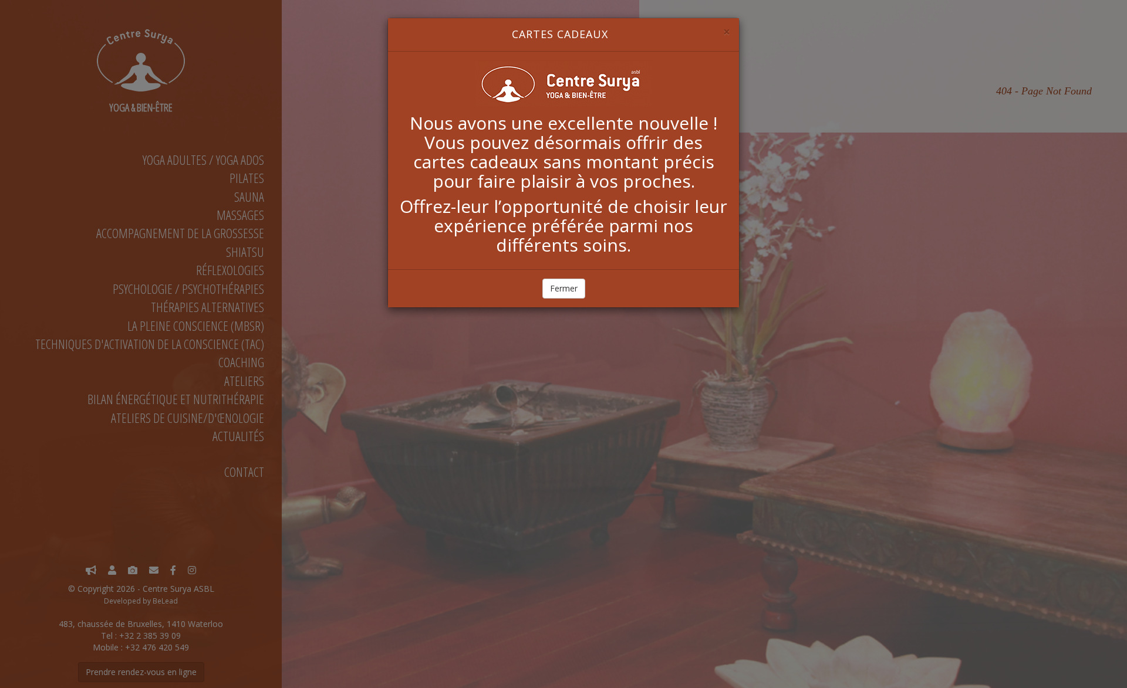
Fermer (564, 288)
